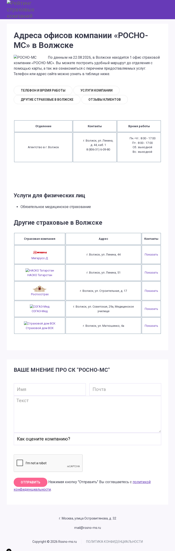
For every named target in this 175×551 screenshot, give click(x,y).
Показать (151, 254)
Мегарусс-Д (39, 258)
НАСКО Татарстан (39, 275)
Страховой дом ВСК (40, 328)
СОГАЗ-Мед (40, 311)
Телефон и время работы (43, 90)
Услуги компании (96, 90)
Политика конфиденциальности (114, 541)
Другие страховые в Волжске (47, 99)
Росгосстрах (40, 294)
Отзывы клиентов (104, 99)
